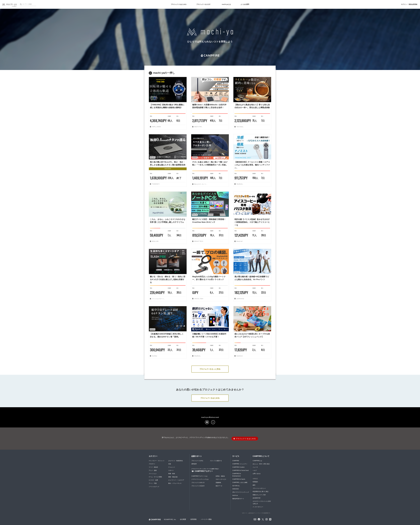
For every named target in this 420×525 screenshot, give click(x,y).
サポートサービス (221, 479)
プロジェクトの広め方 (198, 486)
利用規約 (255, 482)
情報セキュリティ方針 (259, 495)
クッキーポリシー (258, 507)
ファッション (153, 473)
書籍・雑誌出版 (173, 477)
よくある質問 (245, 4)
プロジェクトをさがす (203, 4)
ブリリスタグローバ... (158, 299)
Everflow (154, 356)
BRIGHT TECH (198, 241)
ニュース (255, 467)
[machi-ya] (9, 5)
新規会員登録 (413, 4)
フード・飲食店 (153, 467)
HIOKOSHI (235, 489)
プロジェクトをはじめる (178, 4)
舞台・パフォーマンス (174, 483)
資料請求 (194, 464)
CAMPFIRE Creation (238, 467)
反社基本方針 (257, 498)
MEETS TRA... (198, 127)
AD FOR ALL (236, 486)
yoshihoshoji (240, 298)
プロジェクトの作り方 (198, 482)
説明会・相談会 (220, 476)
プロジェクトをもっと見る (210, 369)
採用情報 (193, 519)
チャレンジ (171, 467)
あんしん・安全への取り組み (261, 464)
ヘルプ (255, 470)
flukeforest (239, 356)
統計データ (219, 486)
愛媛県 (195, 157)
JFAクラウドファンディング (240, 492)
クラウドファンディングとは (199, 479)
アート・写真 (153, 483)
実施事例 (218, 482)
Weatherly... (239, 184)
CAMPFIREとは (257, 460)
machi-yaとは (226, 4)
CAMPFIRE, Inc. (170, 519)
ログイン (404, 4)
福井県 (153, 329)
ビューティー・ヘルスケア (176, 480)
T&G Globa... (240, 127)
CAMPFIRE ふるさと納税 (239, 482)
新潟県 (153, 157)
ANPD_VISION (156, 127)
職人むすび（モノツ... (200, 184)
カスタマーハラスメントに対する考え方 (262, 502)
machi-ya (235, 495)
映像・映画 (171, 473)
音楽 (169, 464)
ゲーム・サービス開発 (155, 477)
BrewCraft (239, 241)
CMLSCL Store (198, 298)
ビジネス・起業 (153, 480)
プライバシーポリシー (259, 488)
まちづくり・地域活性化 (175, 460)
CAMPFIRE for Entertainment (236, 475)
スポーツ (171, 470)
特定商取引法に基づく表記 (260, 491)
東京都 (195, 100)
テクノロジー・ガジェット (156, 460)
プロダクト (152, 464)
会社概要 (183, 519)
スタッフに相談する (216, 460)
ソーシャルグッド (154, 486)
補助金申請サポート (238, 498)
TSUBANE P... (156, 184)
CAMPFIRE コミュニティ (239, 464)
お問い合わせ (257, 473)
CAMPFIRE (235, 460)
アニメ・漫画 (153, 470)
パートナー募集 (206, 519)
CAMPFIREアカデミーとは (199, 476)
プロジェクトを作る (197, 460)
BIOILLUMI (155, 241)
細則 (254, 485)
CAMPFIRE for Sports (238, 479)
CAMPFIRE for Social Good (240, 470)
